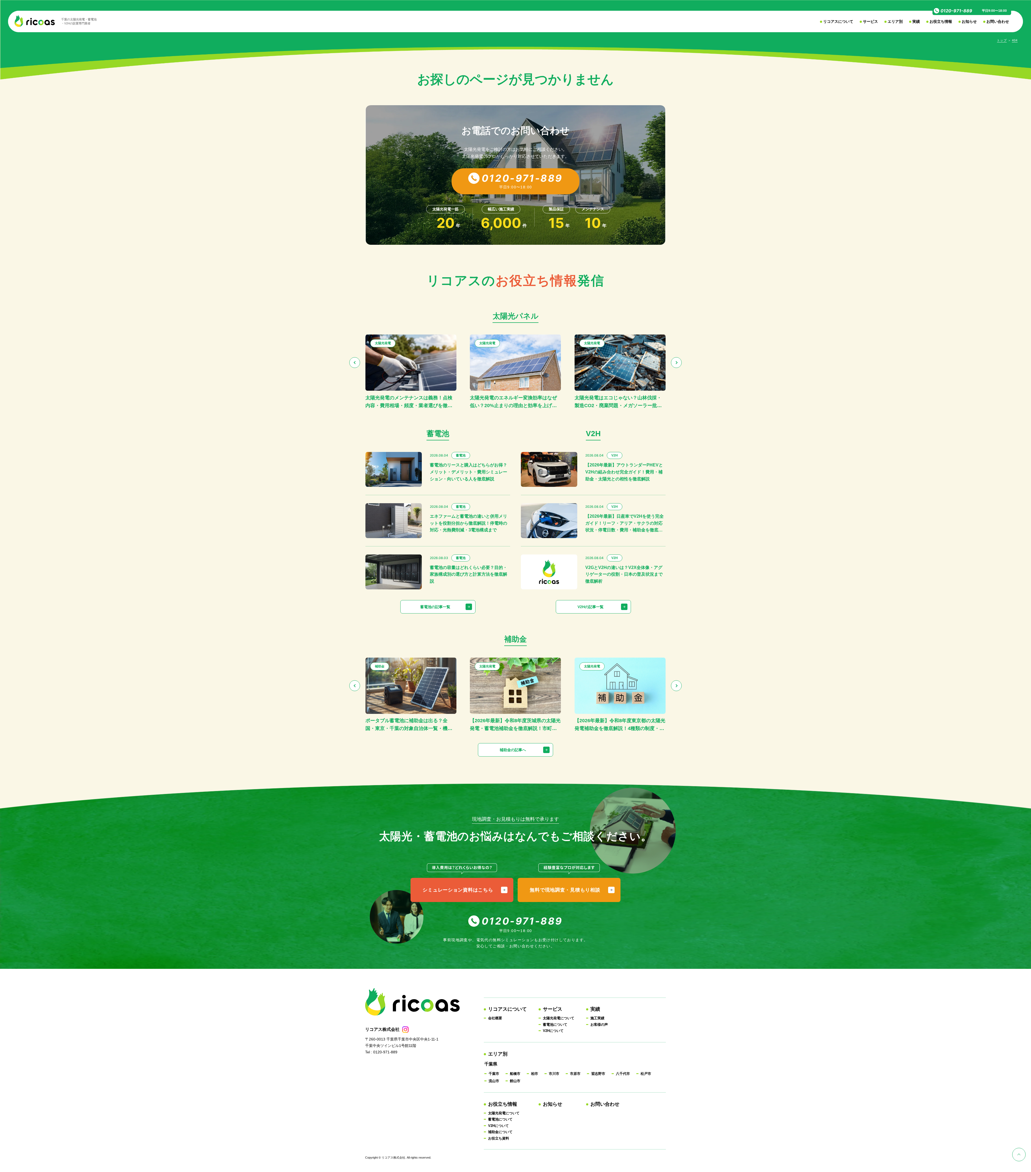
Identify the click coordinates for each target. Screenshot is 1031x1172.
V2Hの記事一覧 (591, 607)
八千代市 (623, 1074)
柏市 (534, 1074)
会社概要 (495, 1018)
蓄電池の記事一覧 (435, 607)
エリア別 (895, 21)
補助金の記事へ (513, 750)
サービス (870, 21)
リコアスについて (838, 21)
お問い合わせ (997, 21)
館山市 (515, 1081)
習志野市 (598, 1074)
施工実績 (597, 1018)
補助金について (500, 1132)
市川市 (554, 1074)
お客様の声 (599, 1025)
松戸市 (646, 1074)
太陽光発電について (558, 1018)
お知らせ (969, 21)
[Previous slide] (354, 362)
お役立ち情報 (941, 21)
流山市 (494, 1081)
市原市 (575, 1074)
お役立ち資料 (498, 1138)
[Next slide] (676, 362)
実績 (916, 21)
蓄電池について (555, 1025)
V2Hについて (553, 1031)
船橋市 (515, 1074)
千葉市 (494, 1074)
